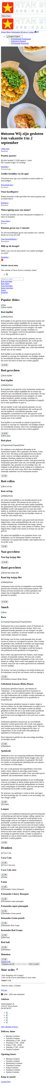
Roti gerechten (6, 281)
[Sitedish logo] (4, 990)
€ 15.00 (4, 365)
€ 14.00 (4, 562)
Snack (3, 290)
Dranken (4, 292)
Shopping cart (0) (8, 964)
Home (3, 32)
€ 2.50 (4, 476)
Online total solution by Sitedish (13, 1084)
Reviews (24, 32)
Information (16, 32)
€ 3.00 (4, 677)
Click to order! (21, 964)
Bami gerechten (7, 288)
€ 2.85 (4, 947)
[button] (23, 295)
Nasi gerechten (7, 286)
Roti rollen (5, 284)
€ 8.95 (4, 546)
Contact (31, 32)
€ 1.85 (4, 863)
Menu (8, 32)
